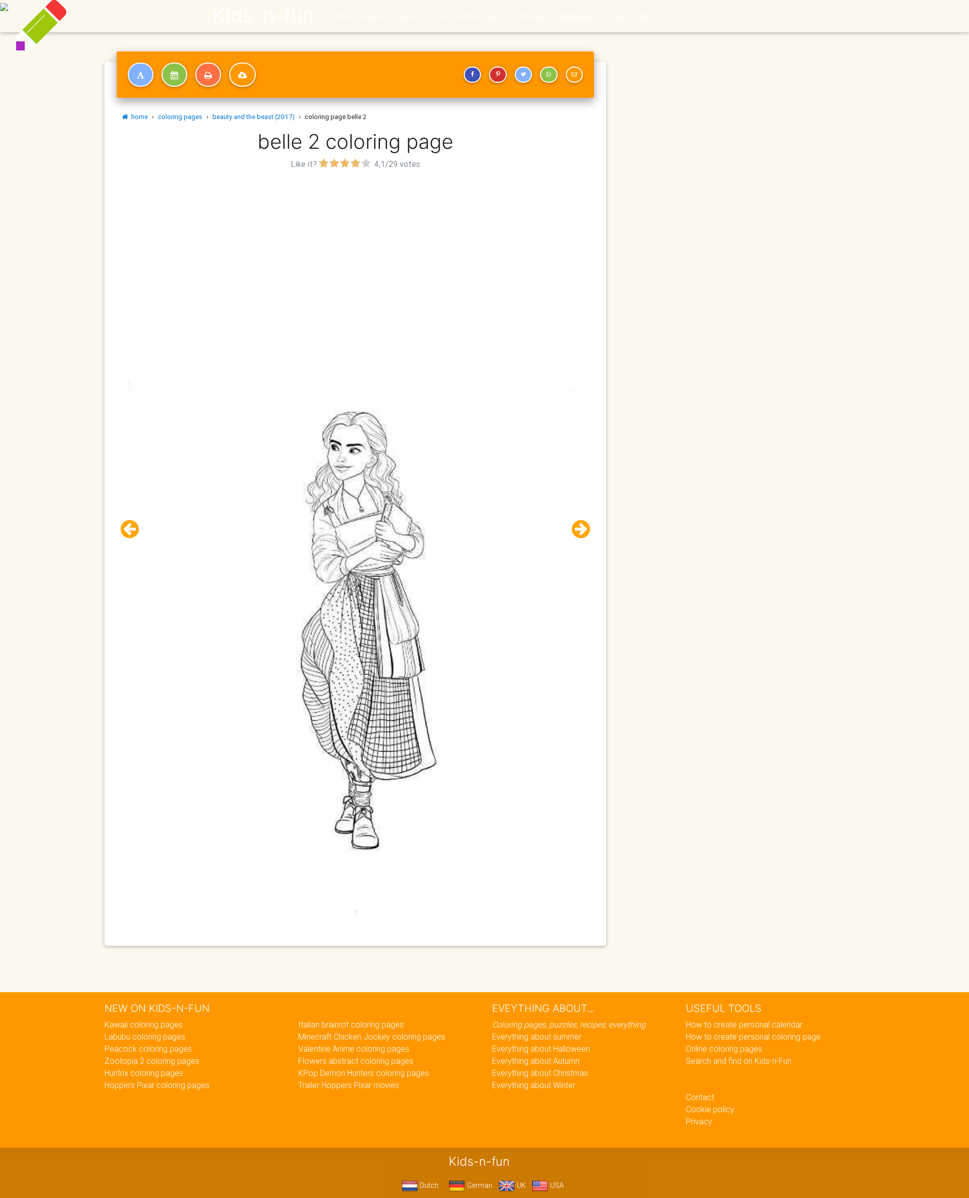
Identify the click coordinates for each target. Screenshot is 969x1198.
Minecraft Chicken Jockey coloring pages (371, 1037)
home (138, 116)
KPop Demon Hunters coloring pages (363, 1073)
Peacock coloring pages (148, 1049)
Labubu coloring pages (144, 1037)
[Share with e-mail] (574, 75)
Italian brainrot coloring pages (351, 1024)
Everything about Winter (533, 1085)
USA (556, 1185)
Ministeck (533, 16)
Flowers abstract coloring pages (355, 1061)
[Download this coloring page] (242, 75)
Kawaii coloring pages (143, 1024)
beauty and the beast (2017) (253, 116)
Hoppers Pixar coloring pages (156, 1085)
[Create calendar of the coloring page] (174, 75)
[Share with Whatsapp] (548, 75)
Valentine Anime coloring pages (353, 1049)
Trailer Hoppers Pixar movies (348, 1085)
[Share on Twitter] (523, 75)
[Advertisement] (355, 242)
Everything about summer (536, 1037)
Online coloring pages (724, 1049)
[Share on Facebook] (472, 75)
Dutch (428, 1185)
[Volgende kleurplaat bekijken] (577, 529)
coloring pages (180, 116)
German (479, 1185)
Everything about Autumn (535, 1061)
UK (520, 1185)
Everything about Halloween (541, 1049)
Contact (700, 1097)
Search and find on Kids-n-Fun (738, 1061)
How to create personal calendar (744, 1024)
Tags (620, 16)
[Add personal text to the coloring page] (140, 75)
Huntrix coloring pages (143, 1073)
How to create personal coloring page (753, 1037)
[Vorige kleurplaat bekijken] (134, 529)
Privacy (699, 1121)
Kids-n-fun (263, 15)
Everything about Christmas (540, 1073)
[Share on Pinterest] (497, 75)
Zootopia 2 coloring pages (151, 1061)
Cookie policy (710, 1109)
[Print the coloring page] (208, 75)
